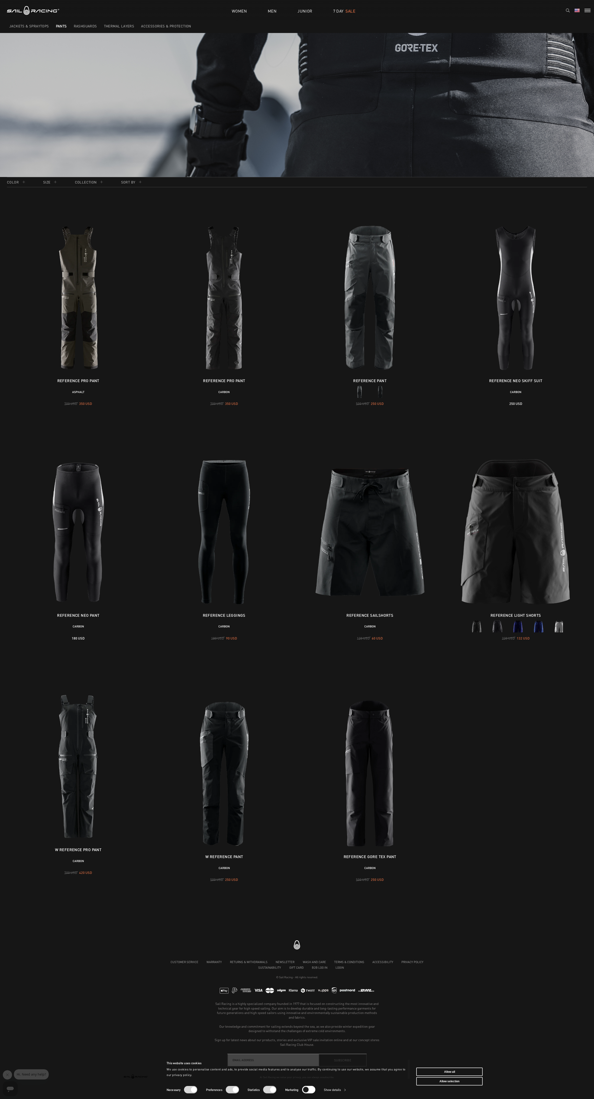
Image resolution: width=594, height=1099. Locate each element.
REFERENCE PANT (370, 380)
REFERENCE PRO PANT (78, 380)
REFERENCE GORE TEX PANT (370, 849)
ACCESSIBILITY (382, 962)
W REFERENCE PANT (224, 849)
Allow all (449, 1071)
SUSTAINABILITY (269, 967)
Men (272, 11)
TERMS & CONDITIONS (349, 962)
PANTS (61, 26)
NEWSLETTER (285, 962)
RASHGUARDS (85, 26)
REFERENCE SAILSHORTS (369, 615)
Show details (332, 1090)
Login (340, 967)
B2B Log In (319, 967)
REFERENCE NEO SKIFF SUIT (515, 380)
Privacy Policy (412, 962)
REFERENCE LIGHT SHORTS (516, 615)
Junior (304, 11)
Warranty (214, 962)
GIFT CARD (296, 967)
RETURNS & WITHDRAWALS (249, 962)
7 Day (344, 11)
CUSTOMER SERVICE (184, 962)
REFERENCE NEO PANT (78, 615)
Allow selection (449, 1081)
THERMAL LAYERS (119, 26)
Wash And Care (314, 962)
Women (239, 11)
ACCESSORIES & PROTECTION (166, 26)
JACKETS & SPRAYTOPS (29, 26)
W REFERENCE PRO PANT (78, 849)
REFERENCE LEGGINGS (224, 615)
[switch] (232, 1089)
